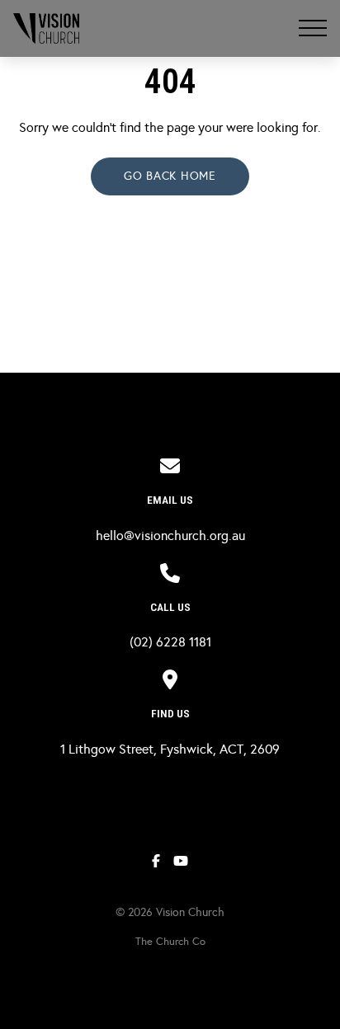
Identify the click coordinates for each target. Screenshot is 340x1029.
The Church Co (170, 941)
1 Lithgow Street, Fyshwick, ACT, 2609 (170, 749)
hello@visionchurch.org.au (170, 535)
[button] (313, 28)
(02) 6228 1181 (170, 642)
